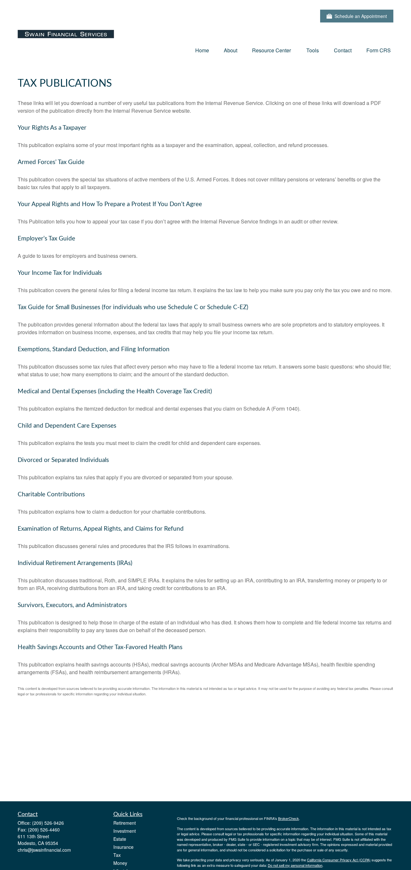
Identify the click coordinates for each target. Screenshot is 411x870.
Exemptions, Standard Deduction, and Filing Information (94, 349)
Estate (119, 839)
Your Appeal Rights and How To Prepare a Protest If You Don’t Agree (110, 204)
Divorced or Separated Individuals (63, 460)
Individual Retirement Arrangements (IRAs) (75, 563)
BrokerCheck (288, 818)
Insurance (123, 847)
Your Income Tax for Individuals (60, 273)
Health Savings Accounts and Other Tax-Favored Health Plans (100, 647)
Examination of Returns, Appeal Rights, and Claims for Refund (101, 529)
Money (120, 863)
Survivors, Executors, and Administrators (72, 605)
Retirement (124, 823)
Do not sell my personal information (295, 865)
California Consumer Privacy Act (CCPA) (339, 859)
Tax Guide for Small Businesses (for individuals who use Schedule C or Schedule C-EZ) (133, 307)
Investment (124, 831)
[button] (202, 50)
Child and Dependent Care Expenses (67, 426)
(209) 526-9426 (48, 823)
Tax (117, 855)
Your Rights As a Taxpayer (52, 128)
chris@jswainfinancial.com (44, 850)
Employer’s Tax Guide (46, 239)
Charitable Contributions (51, 495)
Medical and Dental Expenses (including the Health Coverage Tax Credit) (115, 391)
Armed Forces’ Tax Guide (51, 162)
